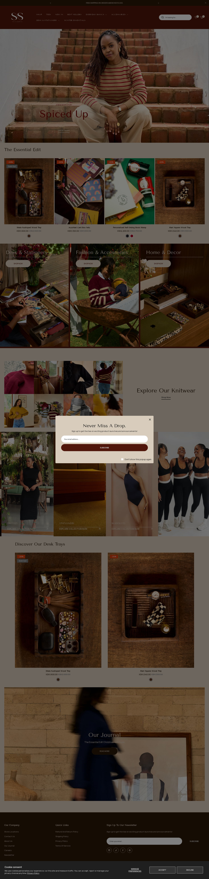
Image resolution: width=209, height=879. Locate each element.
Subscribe (104, 447)
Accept (162, 870)
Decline (190, 870)
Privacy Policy (33, 873)
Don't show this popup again (138, 459)
